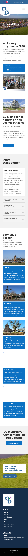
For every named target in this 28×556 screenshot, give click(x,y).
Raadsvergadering (18, 2)
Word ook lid (9, 476)
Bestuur (7, 519)
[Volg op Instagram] (7, 2)
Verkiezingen (9, 524)
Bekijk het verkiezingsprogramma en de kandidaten (13, 68)
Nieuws (7, 522)
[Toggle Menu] (23, 9)
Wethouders (8, 517)
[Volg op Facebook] (4, 2)
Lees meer (8, 146)
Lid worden (8, 526)
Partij (6, 512)
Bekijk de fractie (13, 443)
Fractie (6, 515)
